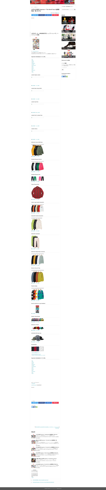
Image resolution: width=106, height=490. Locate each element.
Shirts (32, 367)
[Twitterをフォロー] (69, 1)
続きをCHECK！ (38, 445)
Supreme (45, 4)
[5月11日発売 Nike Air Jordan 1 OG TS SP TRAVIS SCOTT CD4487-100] (69, 45)
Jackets (33, 61)
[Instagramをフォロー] (72, 1)
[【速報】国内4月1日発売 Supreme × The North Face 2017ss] (33, 460)
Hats (32, 372)
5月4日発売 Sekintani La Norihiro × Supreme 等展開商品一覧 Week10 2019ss (68, 56)
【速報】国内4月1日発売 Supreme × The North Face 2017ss (46, 458)
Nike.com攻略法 (49, 4)
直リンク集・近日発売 (35, 4)
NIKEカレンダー (41, 4)
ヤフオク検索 (37, 85)
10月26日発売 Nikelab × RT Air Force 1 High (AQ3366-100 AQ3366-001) (43, 482)
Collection (64, 4)
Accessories (33, 371)
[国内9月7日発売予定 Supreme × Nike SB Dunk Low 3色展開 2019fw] (69, 29)
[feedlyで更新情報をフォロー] (73, 1)
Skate (32, 373)
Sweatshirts (33, 63)
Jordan (58, 4)
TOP (31, 4)
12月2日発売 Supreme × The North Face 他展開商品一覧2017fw (47, 464)
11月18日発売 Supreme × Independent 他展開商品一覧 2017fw (46, 434)
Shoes (33, 62)
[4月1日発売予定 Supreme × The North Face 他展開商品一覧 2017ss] (33, 449)
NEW (32, 60)
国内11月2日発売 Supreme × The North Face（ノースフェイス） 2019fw (68, 23)
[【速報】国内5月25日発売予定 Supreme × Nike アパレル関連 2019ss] (69, 37)
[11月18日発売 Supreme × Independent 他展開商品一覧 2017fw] (33, 436)
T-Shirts (33, 64)
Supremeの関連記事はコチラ (36, 352)
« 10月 (32, 477)
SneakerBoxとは (68, 4)
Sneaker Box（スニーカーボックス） (41, 1)
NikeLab (61, 4)
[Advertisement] (45, 24)
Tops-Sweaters (34, 65)
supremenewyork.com (35, 51)
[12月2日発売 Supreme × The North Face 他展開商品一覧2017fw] (33, 466)
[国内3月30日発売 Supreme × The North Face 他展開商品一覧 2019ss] (33, 442)
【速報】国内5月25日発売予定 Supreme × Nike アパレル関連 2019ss (68, 40)
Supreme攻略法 (54, 4)
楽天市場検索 (33, 85)
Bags (32, 370)
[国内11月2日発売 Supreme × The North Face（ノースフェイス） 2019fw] (69, 20)
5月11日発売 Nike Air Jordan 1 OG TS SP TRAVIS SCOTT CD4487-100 (68, 48)
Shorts (33, 369)
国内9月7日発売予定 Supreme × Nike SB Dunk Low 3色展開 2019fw (68, 31)
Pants (32, 368)
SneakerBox (33, 383)
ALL (32, 59)
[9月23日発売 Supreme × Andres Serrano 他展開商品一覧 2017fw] (33, 455)
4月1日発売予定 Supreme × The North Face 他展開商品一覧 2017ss (47, 447)
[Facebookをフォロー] (70, 1)
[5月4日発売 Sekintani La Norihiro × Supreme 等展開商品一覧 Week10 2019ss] (69, 54)
